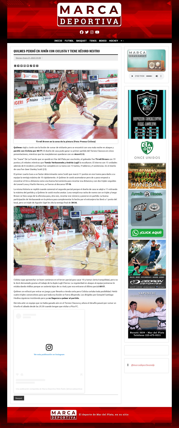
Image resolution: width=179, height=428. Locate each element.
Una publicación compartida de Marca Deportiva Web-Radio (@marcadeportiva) (49, 389)
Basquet (18, 398)
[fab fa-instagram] (92, 32)
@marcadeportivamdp (142, 364)
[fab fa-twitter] (87, 32)
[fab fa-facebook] (81, 32)
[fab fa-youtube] (97, 32)
